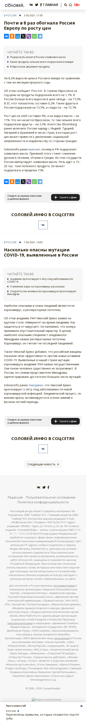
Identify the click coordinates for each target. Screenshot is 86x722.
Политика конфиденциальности (43, 502)
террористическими (20, 623)
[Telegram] (40, 36)
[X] (23, 36)
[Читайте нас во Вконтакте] (31, 4)
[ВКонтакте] (6, 36)
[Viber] (28, 36)
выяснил (34, 149)
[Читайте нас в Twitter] (36, 4)
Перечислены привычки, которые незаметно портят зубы (43, 716)
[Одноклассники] (12, 36)
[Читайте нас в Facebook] (41, 4)
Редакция (15, 497)
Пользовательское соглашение (50, 497)
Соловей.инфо (51, 688)
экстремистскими (64, 585)
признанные (62, 638)
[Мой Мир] (17, 36)
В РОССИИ (10, 15)
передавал (36, 385)
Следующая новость (41, 464)
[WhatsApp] (34, 36)
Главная (50, 5)
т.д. (54, 679)
